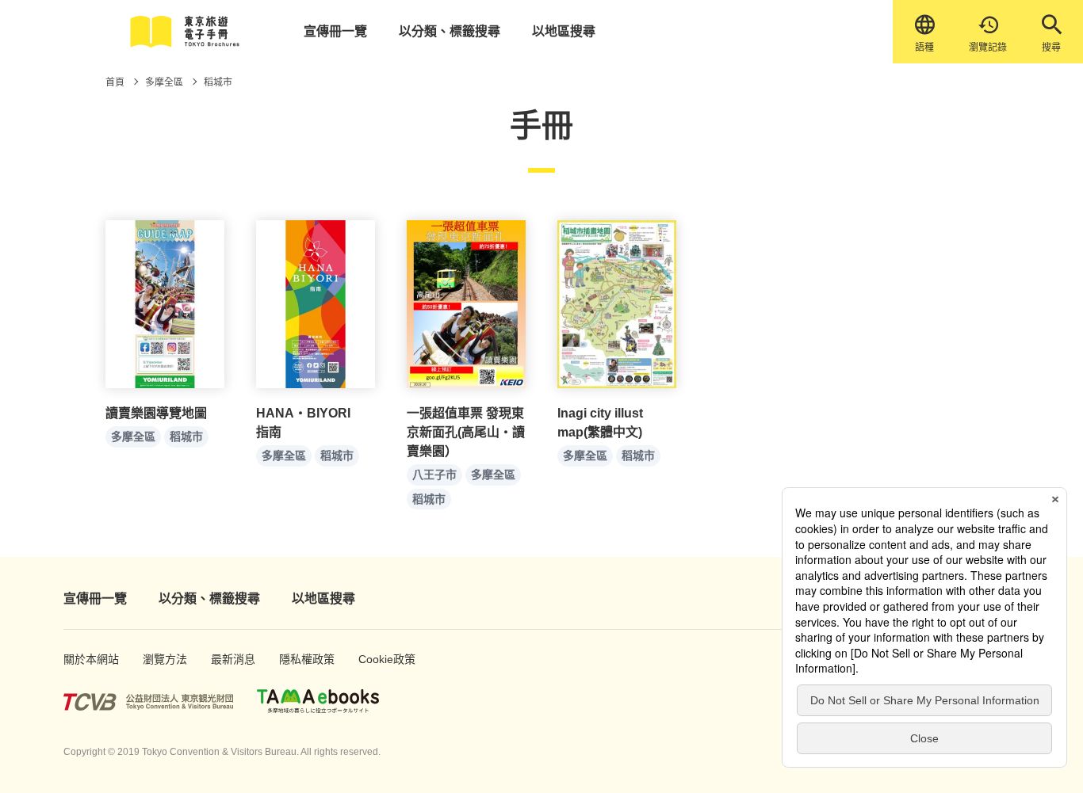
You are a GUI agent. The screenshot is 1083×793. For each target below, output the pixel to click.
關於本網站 (83, 659)
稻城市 (186, 436)
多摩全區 (133, 436)
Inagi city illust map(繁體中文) (600, 422)
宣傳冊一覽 (335, 31)
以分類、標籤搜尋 (449, 31)
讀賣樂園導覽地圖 (156, 413)
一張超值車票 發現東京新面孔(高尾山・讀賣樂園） (466, 432)
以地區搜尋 (563, 31)
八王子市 (434, 474)
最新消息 (228, 659)
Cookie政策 (378, 659)
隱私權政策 (299, 659)
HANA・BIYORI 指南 (309, 422)
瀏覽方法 (160, 659)
